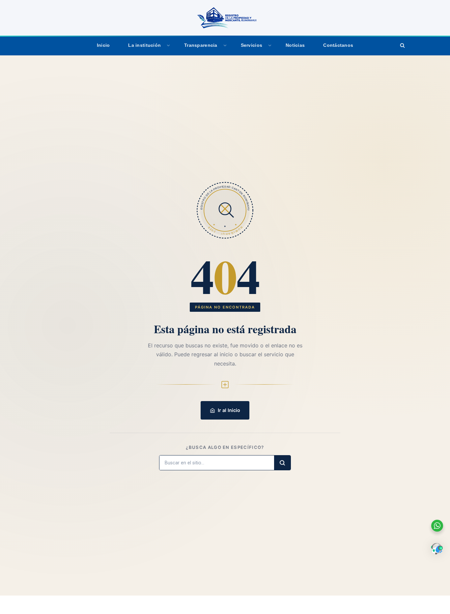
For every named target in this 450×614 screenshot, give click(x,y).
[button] (168, 45)
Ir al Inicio (229, 410)
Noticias (295, 45)
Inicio (103, 45)
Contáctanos (338, 45)
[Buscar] (402, 45)
